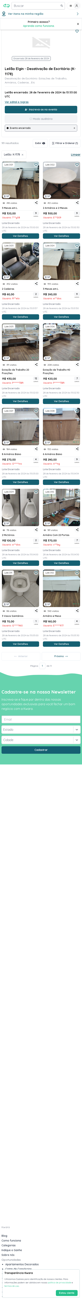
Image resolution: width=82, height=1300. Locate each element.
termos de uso (11, 1285)
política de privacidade (59, 1282)
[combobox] (3, 729)
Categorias (9, 1245)
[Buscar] (61, 5)
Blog (4, 1235)
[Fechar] (78, 24)
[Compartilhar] (36, 203)
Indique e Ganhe (12, 1250)
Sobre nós (8, 1255)
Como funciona (11, 1240)
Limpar (75, 154)
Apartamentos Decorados (22, 1264)
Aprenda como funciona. (39, 26)
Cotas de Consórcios (18, 1269)
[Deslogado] (73, 6)
